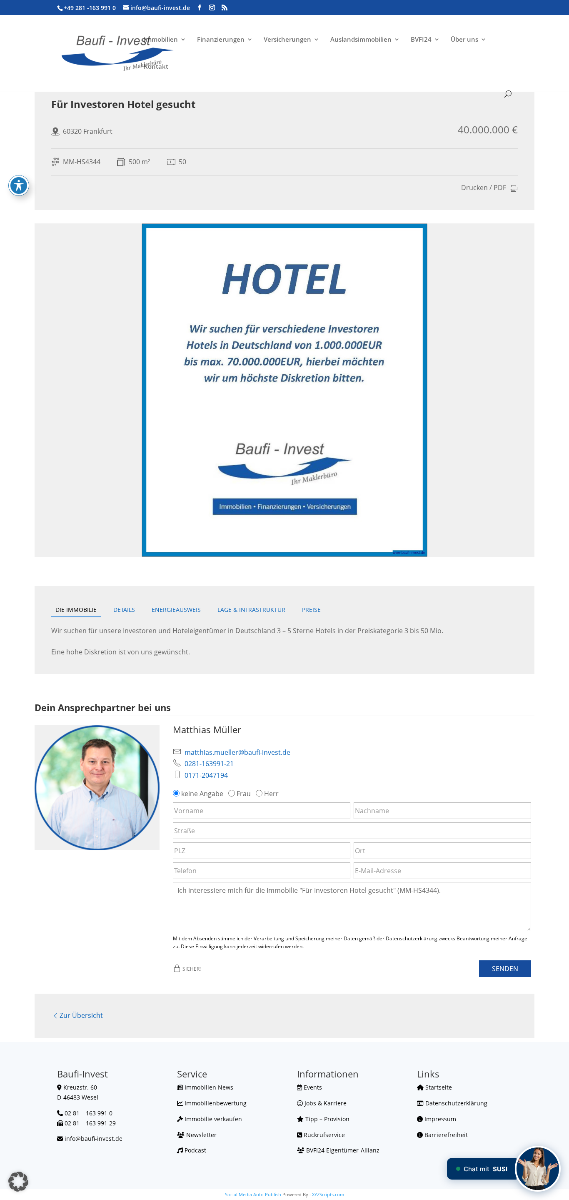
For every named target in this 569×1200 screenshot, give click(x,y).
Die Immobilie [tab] (76, 610)
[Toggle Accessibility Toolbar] (19, 185)
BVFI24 (421, 39)
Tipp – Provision (326, 1119)
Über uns (464, 39)
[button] (18, 1181)
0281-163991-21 (209, 763)
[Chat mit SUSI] (538, 1169)
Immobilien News (208, 1087)
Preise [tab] (311, 610)
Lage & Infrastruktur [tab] (251, 610)
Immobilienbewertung (215, 1103)
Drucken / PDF (483, 188)
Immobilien (161, 39)
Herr (271, 793)
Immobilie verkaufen (212, 1119)
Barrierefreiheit (445, 1135)
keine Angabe (202, 793)
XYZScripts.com (328, 1194)
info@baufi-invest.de (93, 1138)
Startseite (438, 1087)
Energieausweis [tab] (176, 610)
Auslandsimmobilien (361, 39)
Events (312, 1087)
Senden (505, 968)
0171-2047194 (206, 775)
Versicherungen (287, 39)
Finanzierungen (221, 39)
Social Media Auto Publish (253, 1194)
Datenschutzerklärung (455, 1103)
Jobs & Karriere (325, 1103)
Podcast (194, 1150)
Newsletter (201, 1135)
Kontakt (156, 66)
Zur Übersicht (81, 1015)
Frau (243, 793)
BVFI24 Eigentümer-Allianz (341, 1150)
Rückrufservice (323, 1135)
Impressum (439, 1119)
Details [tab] (124, 610)
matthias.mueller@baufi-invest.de (237, 752)
